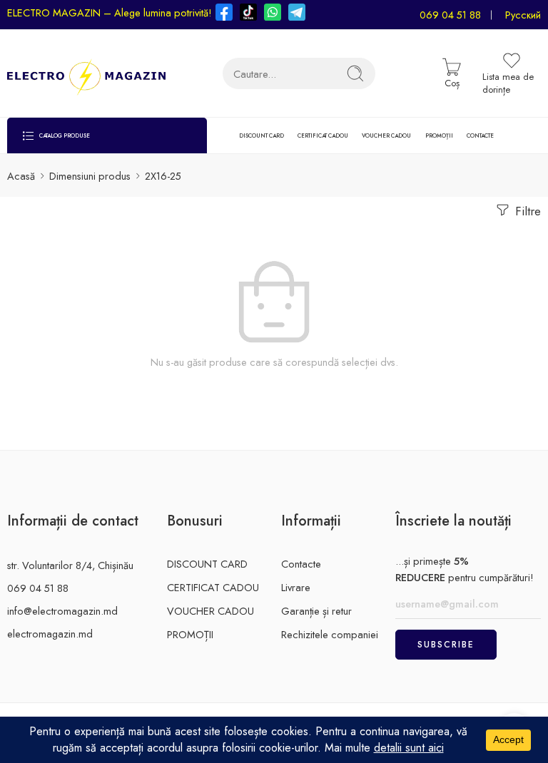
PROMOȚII (439, 135)
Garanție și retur (316, 610)
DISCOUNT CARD (261, 135)
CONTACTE (480, 135)
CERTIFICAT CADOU (323, 135)
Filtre (526, 211)
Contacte (301, 563)
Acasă (21, 175)
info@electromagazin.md (62, 610)
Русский (523, 14)
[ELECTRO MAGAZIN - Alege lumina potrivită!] (86, 73)
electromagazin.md (50, 633)
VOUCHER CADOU (386, 135)
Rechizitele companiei (329, 634)
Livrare (295, 587)
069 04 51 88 (450, 14)
